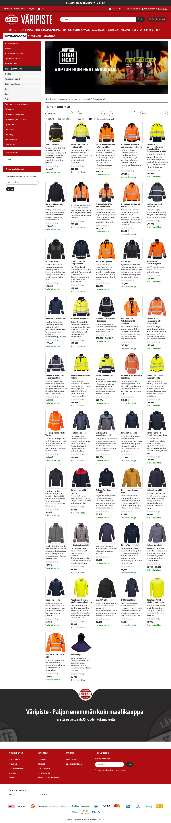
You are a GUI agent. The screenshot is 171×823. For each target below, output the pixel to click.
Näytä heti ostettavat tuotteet (105, 119)
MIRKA (10, 160)
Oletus (68, 119)
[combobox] (102, 19)
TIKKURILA (43, 794)
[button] (117, 770)
